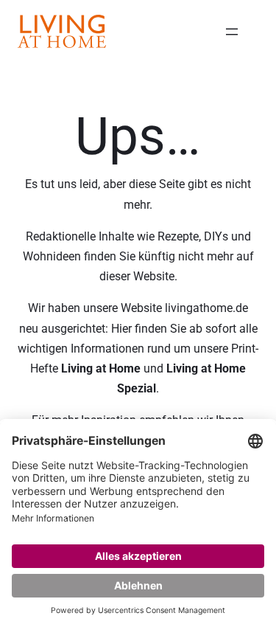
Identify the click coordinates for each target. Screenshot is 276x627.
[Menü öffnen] (232, 32)
